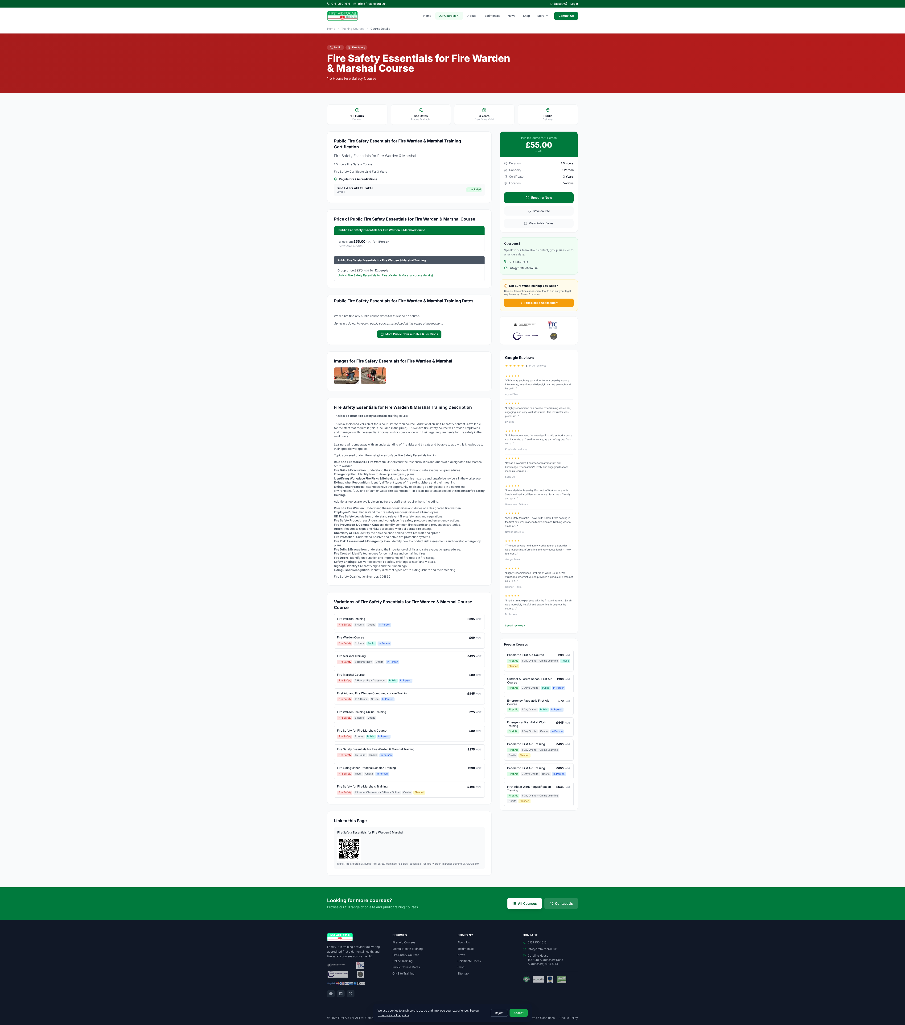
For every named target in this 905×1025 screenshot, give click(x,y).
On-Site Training (403, 973)
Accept (518, 1013)
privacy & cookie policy (393, 1015)
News (511, 15)
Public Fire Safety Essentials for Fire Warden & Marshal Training (381, 260)
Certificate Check (469, 961)
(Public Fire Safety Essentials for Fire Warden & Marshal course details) (385, 275)
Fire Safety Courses (405, 955)
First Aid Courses (403, 942)
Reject (499, 1013)
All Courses (527, 903)
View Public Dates (541, 223)
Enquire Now (541, 198)
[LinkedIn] (341, 994)
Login (574, 3)
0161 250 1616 (340, 3)
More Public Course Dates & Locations (411, 334)
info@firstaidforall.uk (372, 3)
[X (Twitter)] (350, 994)
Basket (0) (560, 3)
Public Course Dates (406, 967)
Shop (526, 15)
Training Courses (352, 28)
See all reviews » (515, 625)
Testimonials (491, 15)
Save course (541, 211)
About (471, 15)
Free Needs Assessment (541, 302)
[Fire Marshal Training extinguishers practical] (373, 375)
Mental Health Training (407, 948)
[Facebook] (331, 994)
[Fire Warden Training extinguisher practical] (346, 375)
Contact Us (566, 15)
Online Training (402, 961)
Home (427, 15)
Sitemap (463, 973)
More (540, 15)
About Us (463, 942)
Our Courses (447, 15)
